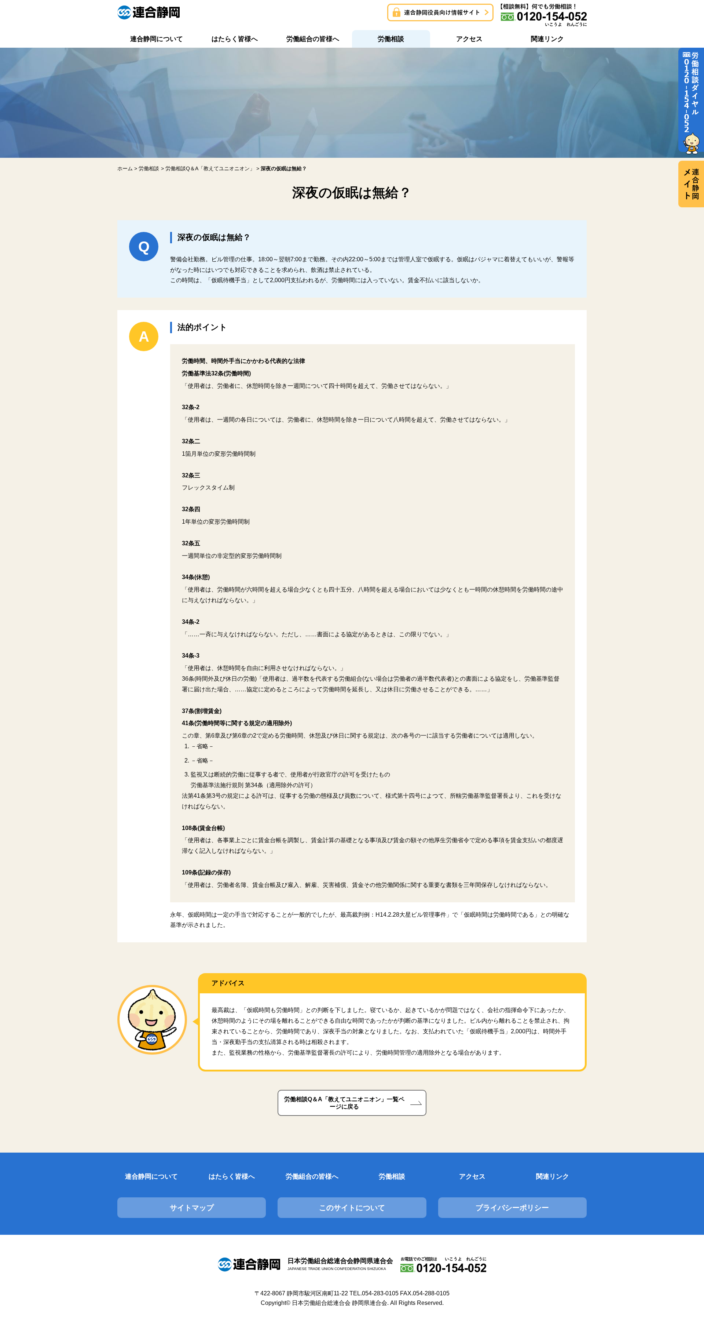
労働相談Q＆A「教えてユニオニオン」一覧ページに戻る (344, 1102)
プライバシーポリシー (512, 1208)
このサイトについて (352, 1208)
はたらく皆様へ (232, 1176)
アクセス (472, 1176)
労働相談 (392, 1176)
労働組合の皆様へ (312, 1176)
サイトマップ (192, 1208)
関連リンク (552, 1176)
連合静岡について (151, 1176)
